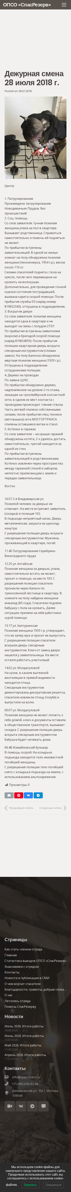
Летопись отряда (17, 1001)
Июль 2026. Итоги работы (24, 1026)
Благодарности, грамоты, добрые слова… (35, 989)
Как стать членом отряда (23, 949)
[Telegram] (32, 1106)
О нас (8, 995)
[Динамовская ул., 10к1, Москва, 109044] (8, 1093)
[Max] (43, 1106)
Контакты (12, 972)
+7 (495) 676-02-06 (25, 1084)
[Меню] (64, 4)
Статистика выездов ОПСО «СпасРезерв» (35, 961)
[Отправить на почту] (9, 795)
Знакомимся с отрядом (22, 967)
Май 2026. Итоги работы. (23, 1045)
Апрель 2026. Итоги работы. (25, 1055)
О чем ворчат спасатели (23, 984)
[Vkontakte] (21, 1106)
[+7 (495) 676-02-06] (8, 1083)
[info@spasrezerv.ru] (8, 1077)
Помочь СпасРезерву (20, 1007)
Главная (11, 955)
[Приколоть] (18, 795)
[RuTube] (10, 1106)
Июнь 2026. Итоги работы (24, 1036)
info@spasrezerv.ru (26, 1077)
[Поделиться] (28, 795)
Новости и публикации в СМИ (27, 978)
